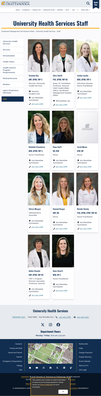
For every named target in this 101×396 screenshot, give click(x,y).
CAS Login (83, 370)
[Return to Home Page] (30, 367)
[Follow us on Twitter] (57, 367)
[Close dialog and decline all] (68, 379)
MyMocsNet (83, 344)
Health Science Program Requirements (9, 70)
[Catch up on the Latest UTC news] (71, 367)
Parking (19, 366)
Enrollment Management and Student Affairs (17, 31)
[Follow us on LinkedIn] (64, 367)
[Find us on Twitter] (43, 325)
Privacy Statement (46, 384)
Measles (6, 84)
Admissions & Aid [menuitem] (49, 10)
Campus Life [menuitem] (36, 10)
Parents (19, 357)
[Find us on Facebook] (58, 325)
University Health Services (45, 31)
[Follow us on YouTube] (37, 367)
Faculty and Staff (16, 348)
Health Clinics (8, 62)
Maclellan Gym (18, 317)
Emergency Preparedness (12, 361)
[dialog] (50, 386)
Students (18, 344)
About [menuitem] (18, 10)
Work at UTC (83, 366)
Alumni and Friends (15, 353)
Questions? (25, 377)
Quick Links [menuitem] (84, 10)
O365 (81, 348)
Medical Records (10, 78)
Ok (63, 392)
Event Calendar (84, 361)
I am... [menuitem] (73, 10)
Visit (20, 370)
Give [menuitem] (67, 10)
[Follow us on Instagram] (43, 367)
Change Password (85, 353)
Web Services (70, 384)
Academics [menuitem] (26, 10)
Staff (58, 31)
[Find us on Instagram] (51, 325)
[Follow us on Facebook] (50, 367)
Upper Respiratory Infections (11, 91)
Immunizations (9, 56)
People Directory (85, 357)
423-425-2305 (83, 317)
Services (6, 50)
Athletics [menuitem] (60, 10)
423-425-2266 (37, 104)
